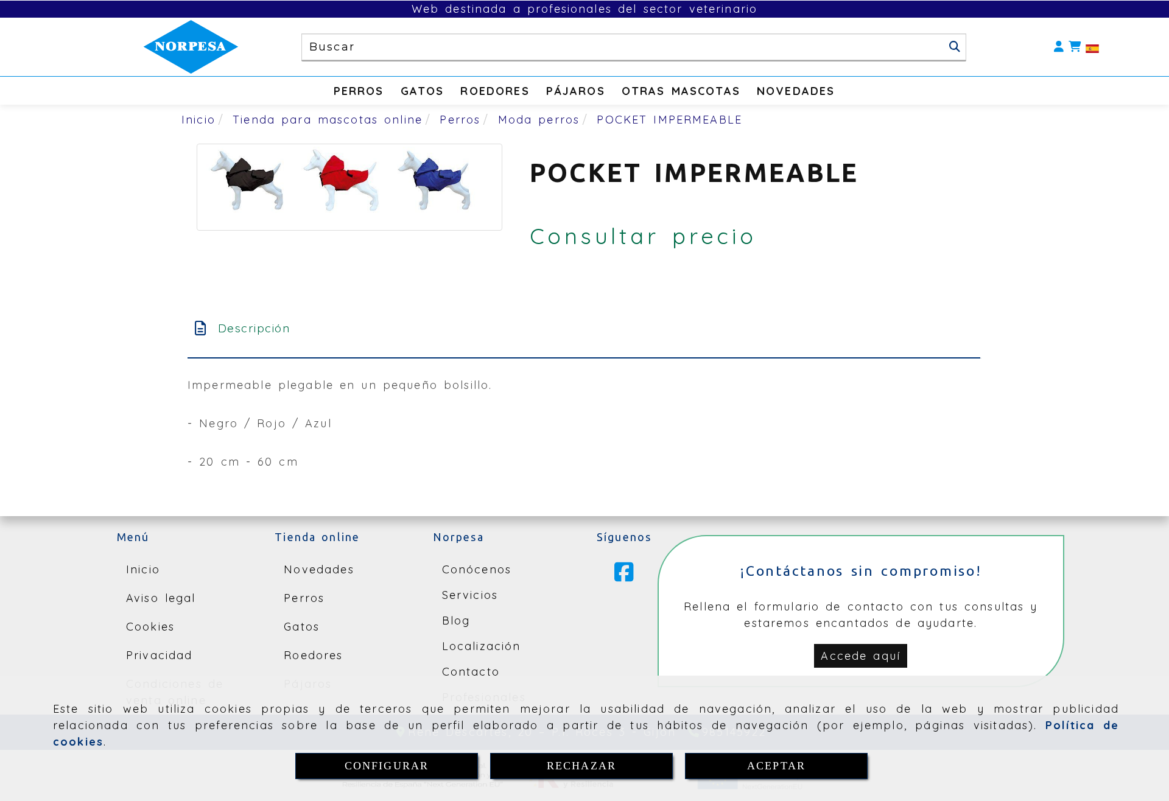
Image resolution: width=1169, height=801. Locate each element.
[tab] (584, 328)
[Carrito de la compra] (1074, 47)
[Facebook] (624, 576)
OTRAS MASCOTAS (681, 91)
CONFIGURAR (387, 766)
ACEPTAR (776, 766)
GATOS (422, 91)
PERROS (359, 91)
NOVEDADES (796, 91)
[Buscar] (954, 46)
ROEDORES (494, 91)
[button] (1058, 47)
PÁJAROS (575, 91)
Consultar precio (643, 236)
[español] (1092, 47)
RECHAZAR (581, 766)
